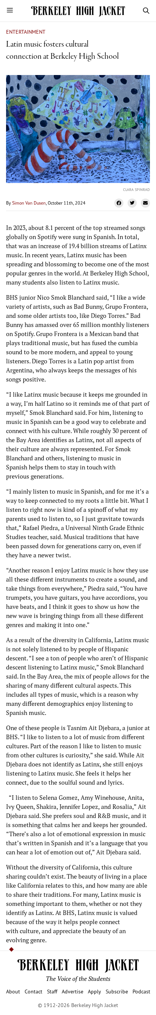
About (13, 991)
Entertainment (25, 31)
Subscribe (117, 991)
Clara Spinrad (136, 189)
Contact (33, 991)
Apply (94, 991)
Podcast (141, 991)
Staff (52, 991)
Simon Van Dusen (29, 203)
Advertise (72, 991)
